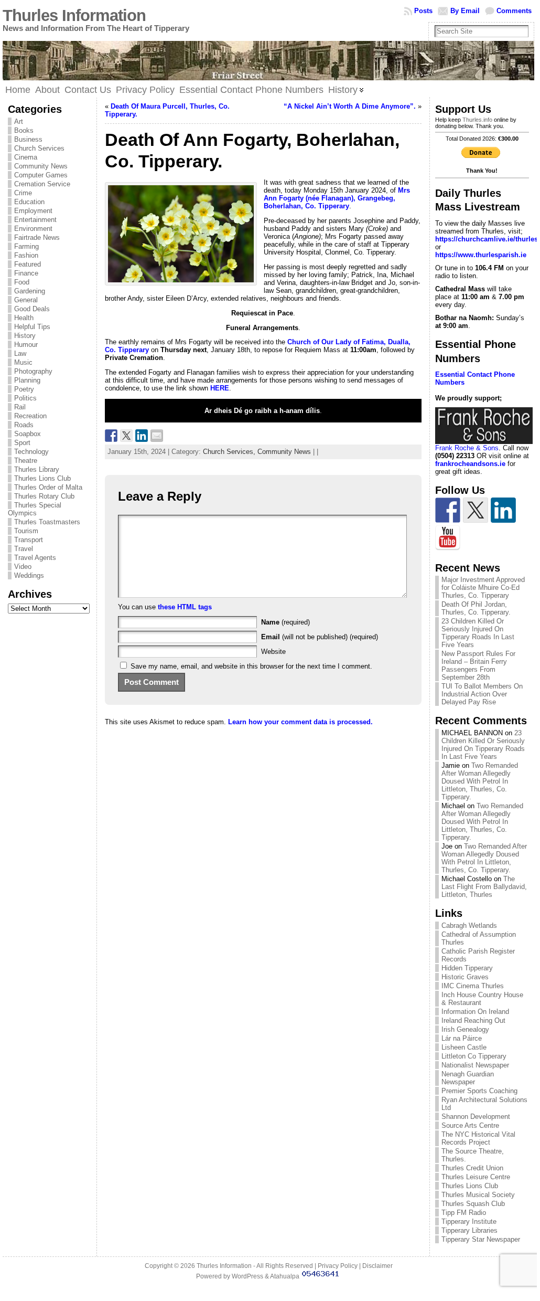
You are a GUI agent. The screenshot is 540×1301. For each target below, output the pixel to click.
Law (20, 353)
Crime (23, 193)
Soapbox (27, 434)
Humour (26, 344)
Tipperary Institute (468, 1221)
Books (24, 130)
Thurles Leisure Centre (475, 1177)
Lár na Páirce (461, 1038)
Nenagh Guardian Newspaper (467, 1078)
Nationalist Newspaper (475, 1065)
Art (18, 121)
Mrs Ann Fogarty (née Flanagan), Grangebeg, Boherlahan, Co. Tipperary (337, 198)
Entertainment (35, 220)
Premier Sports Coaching (479, 1091)
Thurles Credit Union (472, 1168)
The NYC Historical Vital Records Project (478, 1138)
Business (28, 139)
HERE (219, 388)
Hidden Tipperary (467, 968)
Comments (514, 11)
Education (29, 202)
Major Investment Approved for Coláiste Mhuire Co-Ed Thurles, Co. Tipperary (483, 587)
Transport (28, 540)
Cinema (25, 157)
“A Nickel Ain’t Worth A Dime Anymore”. (350, 106)
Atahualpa (284, 1276)
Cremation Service (42, 184)
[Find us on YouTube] (447, 538)
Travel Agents (35, 558)
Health (24, 318)
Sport (22, 443)
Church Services (39, 148)
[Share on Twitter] (126, 435)
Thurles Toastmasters (47, 522)
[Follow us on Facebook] (447, 510)
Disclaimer (377, 1266)
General (26, 300)
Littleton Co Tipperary (473, 1056)
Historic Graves (465, 977)
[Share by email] (156, 435)
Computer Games (41, 175)
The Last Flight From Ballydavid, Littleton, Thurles (484, 886)
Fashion (26, 255)
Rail (20, 407)
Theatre (25, 460)
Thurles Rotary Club (44, 496)
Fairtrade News (37, 237)
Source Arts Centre (470, 1125)
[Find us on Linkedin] (503, 510)
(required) (285, 622)
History (25, 336)
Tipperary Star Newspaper (480, 1239)
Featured (27, 264)
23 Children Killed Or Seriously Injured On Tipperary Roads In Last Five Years (477, 633)
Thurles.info (477, 120)
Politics (25, 398)
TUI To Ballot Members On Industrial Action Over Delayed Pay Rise (482, 694)
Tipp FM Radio (463, 1213)
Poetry (24, 389)
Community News (41, 166)
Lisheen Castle (464, 1047)
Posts (423, 11)
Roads (24, 425)
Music (23, 362)
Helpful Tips (32, 327)
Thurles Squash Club (473, 1204)
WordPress (247, 1276)
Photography (33, 371)
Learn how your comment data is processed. (300, 722)
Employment (33, 211)
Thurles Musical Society (478, 1195)
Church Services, (230, 452)
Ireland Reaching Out (473, 1020)
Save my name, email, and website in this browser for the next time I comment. (251, 666)
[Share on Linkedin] (141, 435)
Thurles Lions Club (42, 478)
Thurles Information (74, 15)
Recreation (30, 416)
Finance (26, 273)
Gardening (29, 291)
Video (22, 566)
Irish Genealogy (465, 1029)
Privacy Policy (338, 1266)
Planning (27, 380)
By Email (465, 11)
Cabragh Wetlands (469, 925)
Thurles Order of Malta (48, 487)
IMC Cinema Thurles (472, 986)
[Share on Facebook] (111, 435)
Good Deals (32, 309)
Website (273, 651)
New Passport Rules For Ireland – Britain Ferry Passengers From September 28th (478, 665)
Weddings (29, 575)
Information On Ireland (475, 1012)
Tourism (26, 531)
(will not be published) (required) (319, 637)
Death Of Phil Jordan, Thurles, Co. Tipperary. (476, 608)
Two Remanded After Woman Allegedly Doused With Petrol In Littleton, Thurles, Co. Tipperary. (479, 781)
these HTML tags (185, 607)
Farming (26, 246)
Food (21, 282)
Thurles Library (36, 469)
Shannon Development (475, 1116)
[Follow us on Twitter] (475, 510)
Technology (31, 452)
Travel (23, 549)
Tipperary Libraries (469, 1230)
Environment (33, 228)
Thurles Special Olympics (34, 509)
